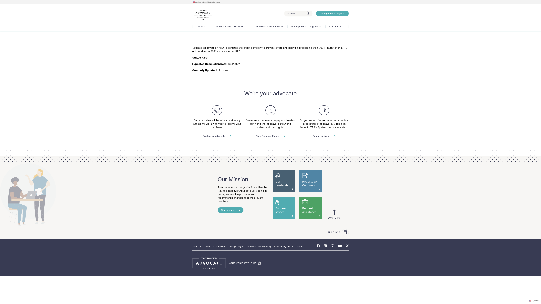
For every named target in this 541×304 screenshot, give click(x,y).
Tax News (251, 246)
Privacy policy (264, 246)
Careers (299, 246)
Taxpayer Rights (236, 246)
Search (291, 13)
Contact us (208, 246)
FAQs (290, 246)
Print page (334, 232)
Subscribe (221, 246)
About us (196, 246)
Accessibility (279, 246)
